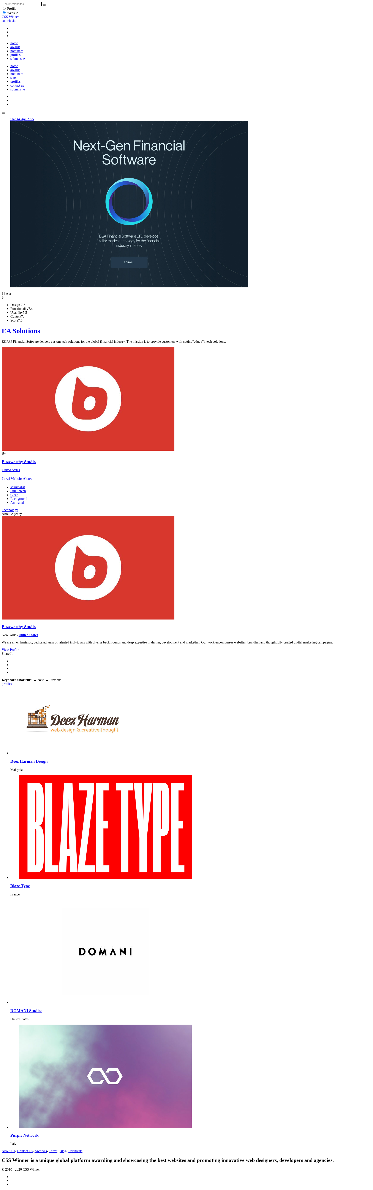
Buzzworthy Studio (19, 462)
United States (11, 470)
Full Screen (18, 491)
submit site (9, 20)
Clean (14, 495)
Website (12, 13)
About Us (8, 1151)
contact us (17, 85)
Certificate (75, 1151)
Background (18, 499)
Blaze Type (20, 886)
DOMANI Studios (26, 1010)
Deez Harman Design (29, 761)
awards (15, 47)
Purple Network (24, 1135)
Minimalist (17, 487)
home (14, 43)
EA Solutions (21, 331)
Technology (10, 510)
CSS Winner (10, 17)
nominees (16, 51)
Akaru (28, 478)
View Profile (10, 649)
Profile (11, 8)
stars (13, 77)
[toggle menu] (3, 113)
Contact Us (25, 1151)
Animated (17, 502)
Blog (63, 1151)
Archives (41, 1151)
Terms (53, 1151)
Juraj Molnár (11, 478)
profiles (15, 55)
